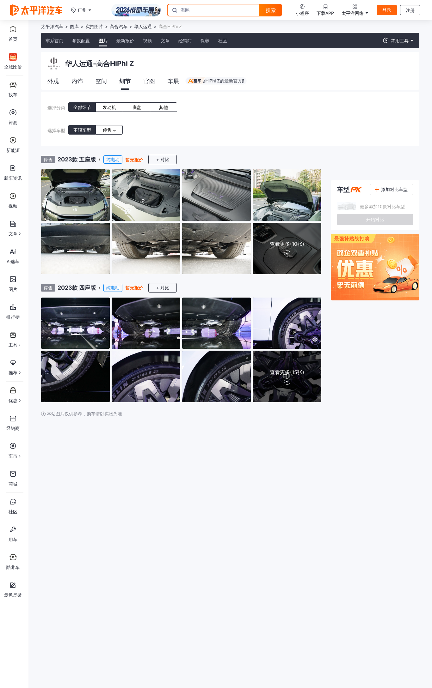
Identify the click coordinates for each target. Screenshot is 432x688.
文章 (165, 40)
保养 (205, 40)
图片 (103, 40)
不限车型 (82, 130)
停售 (108, 130)
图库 (74, 26)
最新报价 (125, 40)
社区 (222, 40)
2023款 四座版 (77, 287)
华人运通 (143, 26)
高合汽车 (118, 26)
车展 (173, 81)
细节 (125, 81)
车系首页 (54, 40)
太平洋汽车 (52, 26)
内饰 (77, 81)
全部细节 (82, 107)
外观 (53, 81)
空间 (101, 81)
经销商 (185, 40)
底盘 (136, 107)
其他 (163, 107)
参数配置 (81, 40)
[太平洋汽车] (36, 10)
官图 (149, 81)
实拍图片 (94, 26)
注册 (410, 10)
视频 (147, 40)
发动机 (109, 107)
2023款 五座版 (77, 159)
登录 (386, 10)
